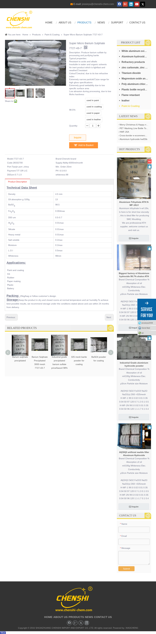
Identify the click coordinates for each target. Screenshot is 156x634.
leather (125, 100)
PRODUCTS (76, 617)
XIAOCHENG (132, 628)
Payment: (11, 170)
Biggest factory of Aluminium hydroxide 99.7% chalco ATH (134, 275)
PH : (58, 170)
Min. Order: (61, 166)
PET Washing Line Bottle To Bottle (134, 128)
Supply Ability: (62, 162)
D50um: (11, 174)
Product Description (17, 181)
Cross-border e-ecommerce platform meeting (134, 135)
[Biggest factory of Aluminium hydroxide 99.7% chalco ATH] (134, 257)
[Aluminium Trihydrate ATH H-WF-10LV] (134, 178)
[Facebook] (119, 4)
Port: (9, 166)
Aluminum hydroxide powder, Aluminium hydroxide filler (136, 56)
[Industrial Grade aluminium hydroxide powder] (134, 346)
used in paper (93, 113)
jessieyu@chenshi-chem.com (98, 4)
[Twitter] (142, 4)
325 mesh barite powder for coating (79, 360)
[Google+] (125, 4)
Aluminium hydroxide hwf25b (133, 139)
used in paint (93, 100)
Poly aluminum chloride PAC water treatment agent (136, 84)
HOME (48, 617)
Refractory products (133, 62)
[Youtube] (136, 4)
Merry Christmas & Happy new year (134, 124)
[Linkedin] (131, 4)
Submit (126, 568)
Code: (10, 162)
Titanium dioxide (131, 73)
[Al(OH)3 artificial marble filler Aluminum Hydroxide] (134, 436)
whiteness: (61, 174)
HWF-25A (124, 132)
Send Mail (146, 328)
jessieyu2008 (147, 323)
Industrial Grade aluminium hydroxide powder (134, 364)
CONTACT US (103, 617)
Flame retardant (131, 95)
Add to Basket (85, 145)
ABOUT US (60, 617)
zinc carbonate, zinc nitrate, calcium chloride (136, 67)
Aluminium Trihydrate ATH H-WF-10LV (134, 203)
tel (143, 333)
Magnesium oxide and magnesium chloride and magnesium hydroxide (136, 78)
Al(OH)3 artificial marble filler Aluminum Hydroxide (134, 453)
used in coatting (94, 106)
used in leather (94, 119)
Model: (10, 159)
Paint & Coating (131, 106)
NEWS (89, 617)
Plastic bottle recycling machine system (136, 89)
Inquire (77, 137)
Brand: (59, 159)
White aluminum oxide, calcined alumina (136, 51)
